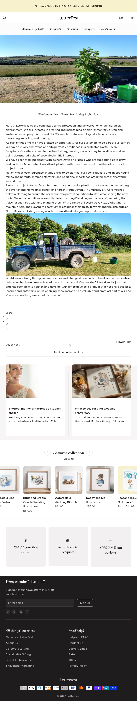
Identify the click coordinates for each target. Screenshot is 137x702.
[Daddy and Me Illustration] (100, 480)
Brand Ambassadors (19, 660)
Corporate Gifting (17, 648)
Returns (73, 654)
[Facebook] (14, 612)
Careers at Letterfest (19, 637)
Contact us (75, 643)
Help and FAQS (78, 637)
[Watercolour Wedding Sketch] (69, 480)
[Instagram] (21, 612)
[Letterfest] (68, 17)
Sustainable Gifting (18, 654)
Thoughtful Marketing (20, 665)
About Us (12, 643)
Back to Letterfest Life (68, 352)
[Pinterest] (27, 612)
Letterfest (73, 696)
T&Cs (72, 660)
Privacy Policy (77, 665)
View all (69, 459)
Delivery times (77, 648)
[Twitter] (8, 612)
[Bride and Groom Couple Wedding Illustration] (37, 480)
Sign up (85, 603)
